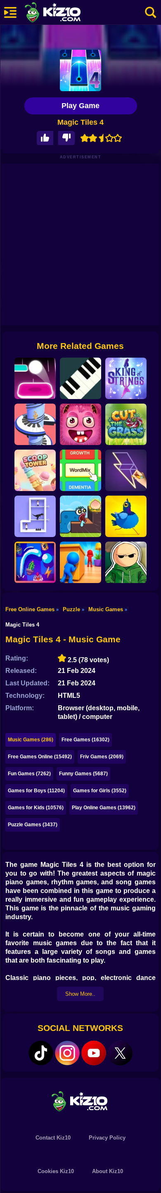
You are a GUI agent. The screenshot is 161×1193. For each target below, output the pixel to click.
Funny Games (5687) (83, 774)
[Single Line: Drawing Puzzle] (126, 470)
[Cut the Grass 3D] (126, 424)
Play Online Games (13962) (103, 808)
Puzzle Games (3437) (32, 825)
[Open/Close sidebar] (10, 12)
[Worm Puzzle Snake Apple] (80, 516)
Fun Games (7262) (29, 774)
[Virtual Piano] (80, 378)
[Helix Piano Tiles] (35, 424)
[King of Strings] (126, 378)
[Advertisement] (80, 244)
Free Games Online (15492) (40, 757)
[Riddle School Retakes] (126, 562)
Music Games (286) (30, 740)
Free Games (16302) (85, 740)
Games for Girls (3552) (99, 791)
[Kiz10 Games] (80, 1101)
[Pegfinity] (35, 562)
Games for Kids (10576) (36, 808)
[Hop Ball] (35, 378)
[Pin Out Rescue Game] (35, 516)
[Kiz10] (66, 13)
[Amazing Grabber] (80, 424)
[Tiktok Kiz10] (40, 1053)
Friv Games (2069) (101, 757)
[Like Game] (45, 138)
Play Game (80, 106)
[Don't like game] (66, 138)
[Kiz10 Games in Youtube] (93, 1053)
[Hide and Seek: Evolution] (80, 562)
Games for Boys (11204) (36, 791)
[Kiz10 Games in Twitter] (120, 1053)
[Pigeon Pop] (126, 516)
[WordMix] (80, 470)
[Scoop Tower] (35, 470)
